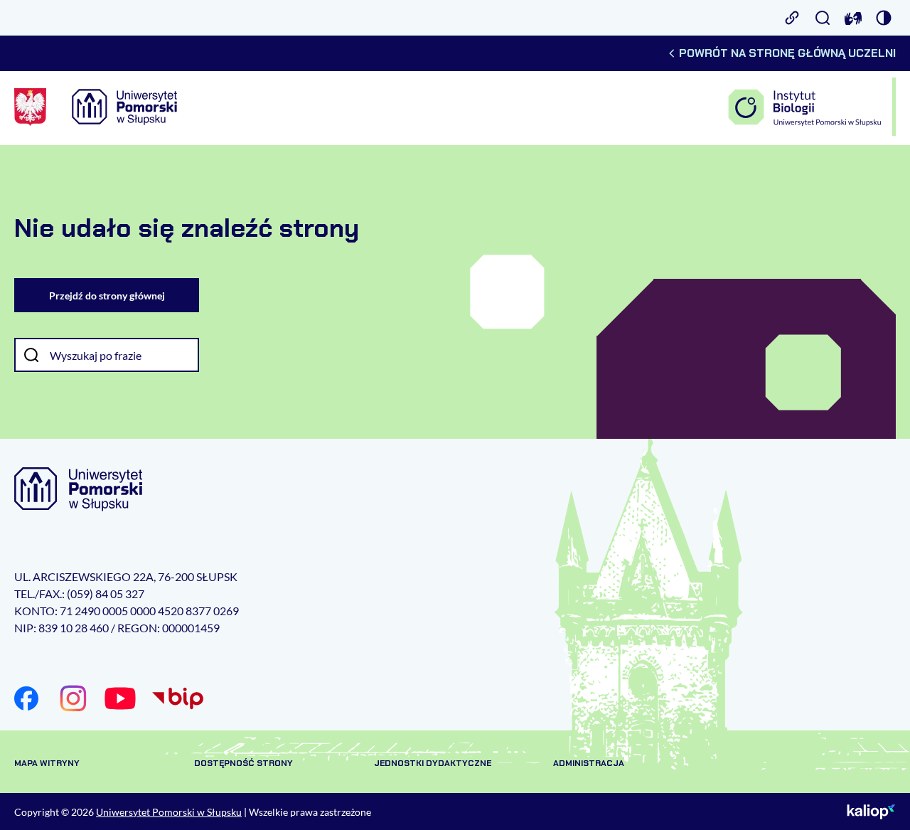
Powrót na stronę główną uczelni (787, 53)
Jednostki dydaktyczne (432, 763)
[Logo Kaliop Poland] (871, 811)
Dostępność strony (243, 763)
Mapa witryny (47, 763)
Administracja (588, 763)
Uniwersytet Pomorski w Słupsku (169, 812)
